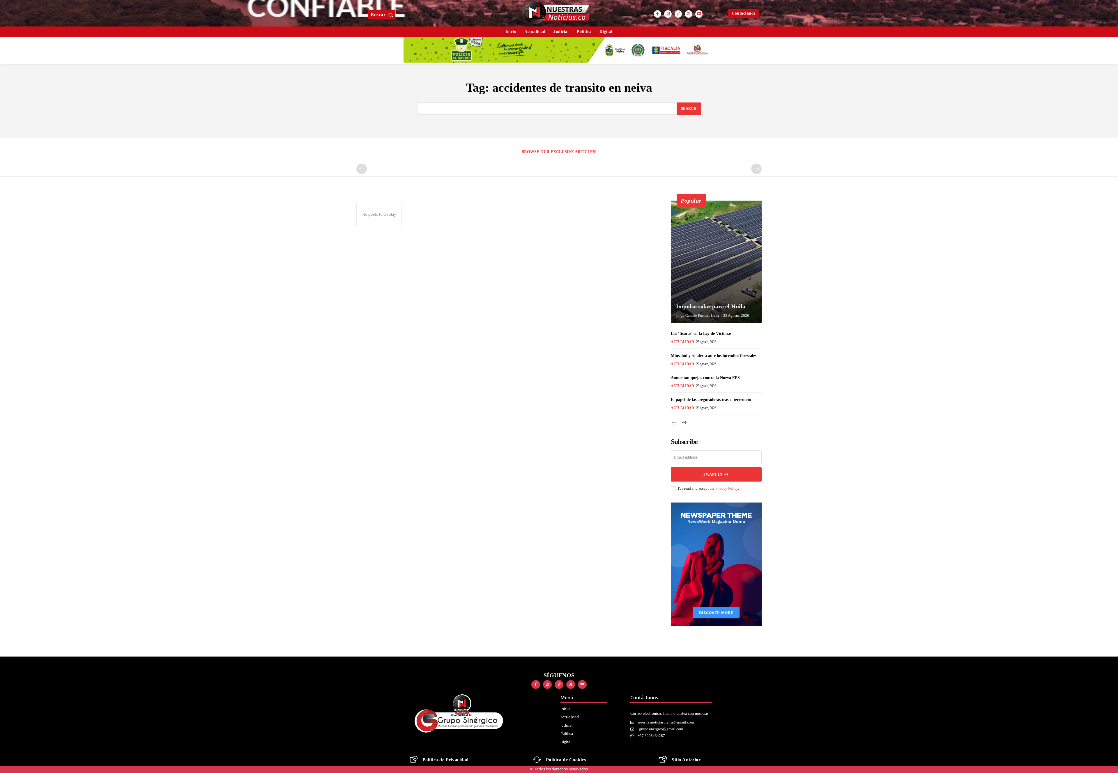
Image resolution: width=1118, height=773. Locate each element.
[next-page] (683, 423)
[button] (383, 15)
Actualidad (682, 342)
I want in (712, 474)
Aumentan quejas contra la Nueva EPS (705, 378)
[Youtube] (699, 14)
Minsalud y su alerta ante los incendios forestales (713, 355)
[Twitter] (688, 14)
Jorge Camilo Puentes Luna (697, 315)
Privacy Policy (726, 488)
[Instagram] (668, 14)
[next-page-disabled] (756, 169)
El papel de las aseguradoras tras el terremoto (711, 399)
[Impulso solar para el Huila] (716, 262)
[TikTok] (678, 14)
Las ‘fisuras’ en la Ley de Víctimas (701, 333)
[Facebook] (657, 14)
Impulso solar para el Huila (710, 306)
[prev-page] (361, 169)
